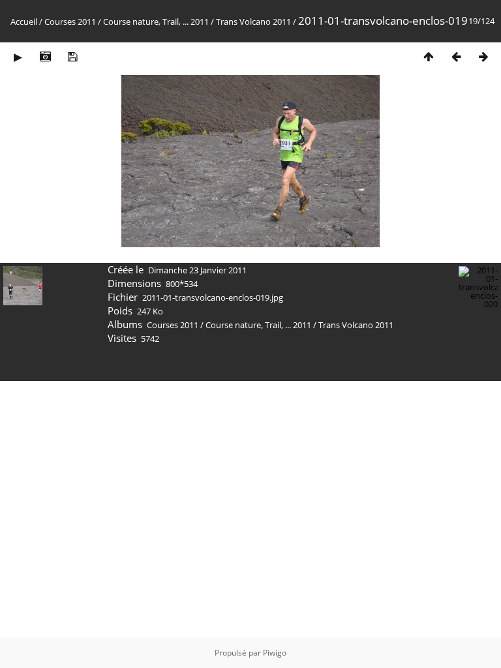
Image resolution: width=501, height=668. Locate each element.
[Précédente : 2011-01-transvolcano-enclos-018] (456, 56)
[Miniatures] (428, 56)
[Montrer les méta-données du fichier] (45, 56)
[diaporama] (17, 56)
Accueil (23, 21)
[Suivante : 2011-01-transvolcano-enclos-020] (483, 56)
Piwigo (274, 652)
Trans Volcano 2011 (253, 21)
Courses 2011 (70, 21)
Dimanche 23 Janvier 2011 (197, 270)
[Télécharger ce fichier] (72, 56)
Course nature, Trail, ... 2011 (156, 21)
